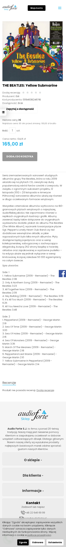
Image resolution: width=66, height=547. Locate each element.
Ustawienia (55, 542)
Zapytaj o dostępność (20, 109)
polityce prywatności (39, 535)
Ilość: (5, 130)
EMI (17, 96)
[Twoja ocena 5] (40, 92)
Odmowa (37, 542)
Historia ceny (10, 120)
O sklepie (32, 460)
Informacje (32, 490)
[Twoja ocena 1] (23, 92)
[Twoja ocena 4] (36, 92)
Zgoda (23, 542)
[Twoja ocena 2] (27, 92)
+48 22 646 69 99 (35, 512)
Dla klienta (32, 475)
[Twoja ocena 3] (32, 92)
